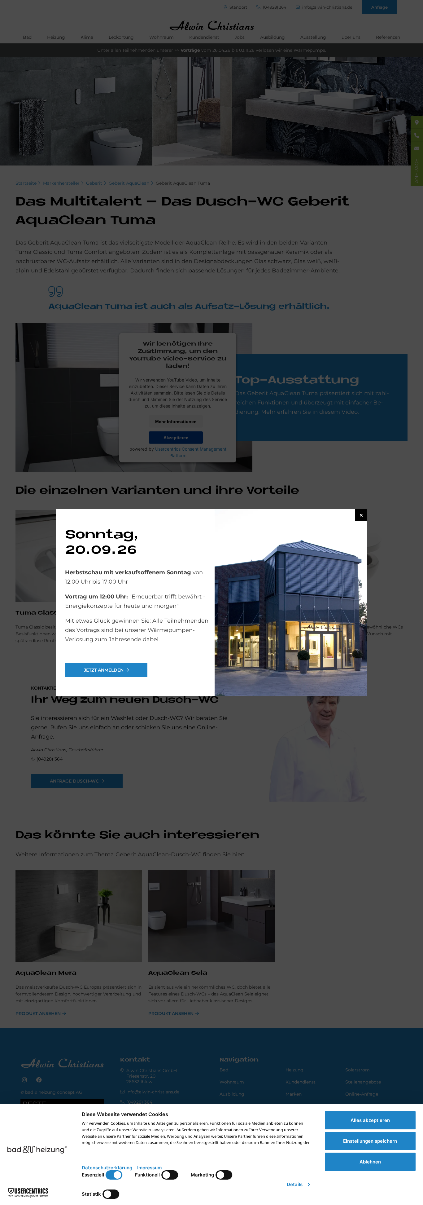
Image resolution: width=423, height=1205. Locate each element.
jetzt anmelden (104, 670)
